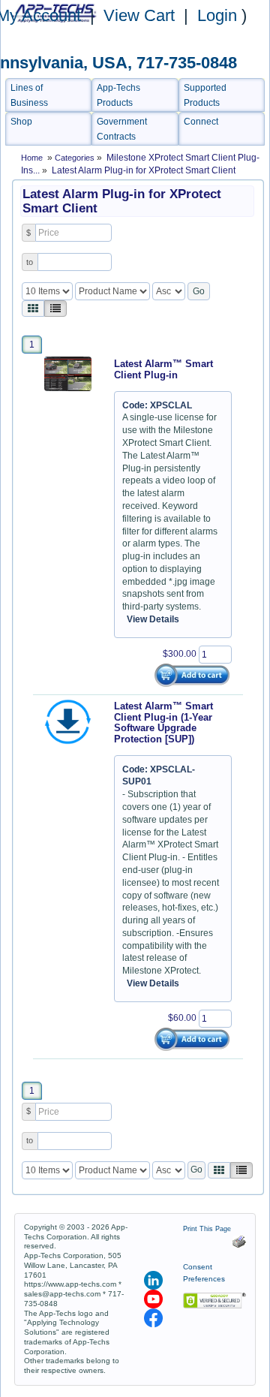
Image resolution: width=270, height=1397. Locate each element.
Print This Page (209, 1229)
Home (32, 157)
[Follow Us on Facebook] (153, 1317)
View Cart (141, 15)
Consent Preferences (204, 1273)
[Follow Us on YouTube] (154, 1298)
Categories (76, 157)
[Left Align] (33, 308)
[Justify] (55, 308)
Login (217, 15)
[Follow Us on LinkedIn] (154, 1280)
